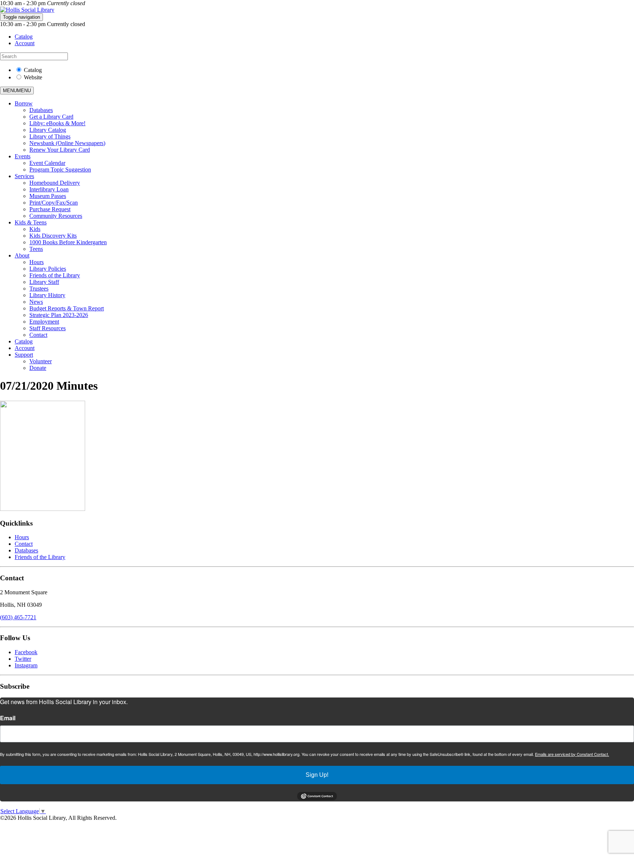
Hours (36, 262)
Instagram (26, 665)
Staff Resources (47, 328)
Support (24, 355)
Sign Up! (317, 775)
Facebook (26, 652)
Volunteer (40, 361)
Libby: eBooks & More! (57, 123)
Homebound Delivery (54, 183)
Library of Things (49, 136)
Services (24, 176)
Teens (36, 249)
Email (7, 718)
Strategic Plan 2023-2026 (58, 315)
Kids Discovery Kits (53, 235)
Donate (37, 368)
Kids (34, 229)
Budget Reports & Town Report (66, 308)
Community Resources (55, 216)
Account (24, 43)
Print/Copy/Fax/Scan (53, 202)
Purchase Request (49, 209)
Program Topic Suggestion (60, 169)
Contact (38, 335)
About (22, 255)
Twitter (23, 659)
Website (33, 77)
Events (22, 156)
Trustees (38, 288)
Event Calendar (47, 163)
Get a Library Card (51, 116)
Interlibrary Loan (49, 189)
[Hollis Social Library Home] (27, 10)
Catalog (24, 36)
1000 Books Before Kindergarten (68, 242)
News (36, 302)
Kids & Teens (31, 222)
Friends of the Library (54, 275)
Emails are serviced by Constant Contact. (572, 754)
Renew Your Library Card (59, 150)
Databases (41, 110)
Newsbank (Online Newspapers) (67, 143)
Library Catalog (47, 130)
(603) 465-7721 (18, 617)
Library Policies (47, 269)
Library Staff (44, 282)
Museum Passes (47, 196)
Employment (44, 321)
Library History (47, 295)
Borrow (24, 103)
